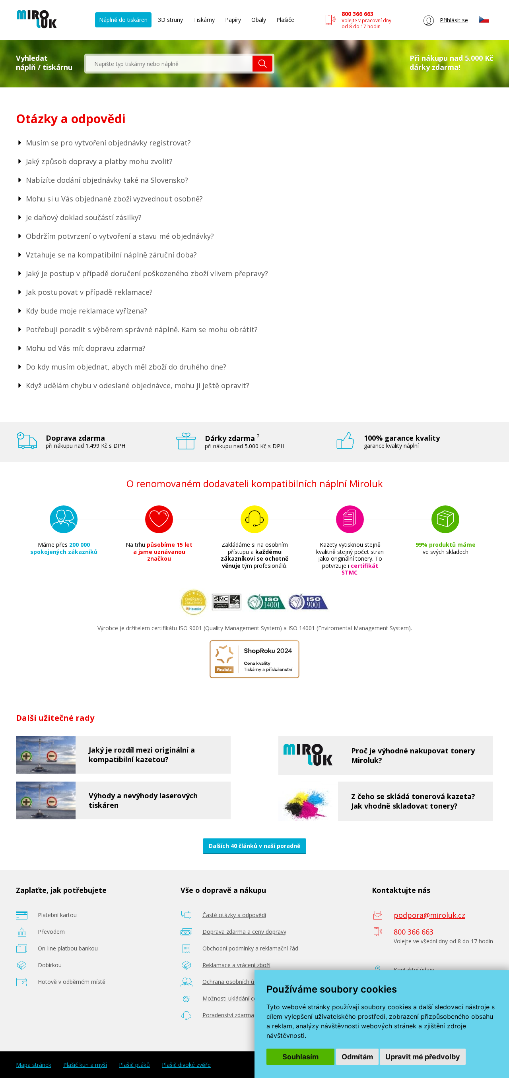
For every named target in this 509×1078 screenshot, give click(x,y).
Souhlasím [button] (300, 1057)
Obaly (258, 19)
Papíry (233, 19)
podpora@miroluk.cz (429, 915)
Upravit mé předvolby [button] (422, 1057)
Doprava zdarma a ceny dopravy (244, 931)
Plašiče (285, 19)
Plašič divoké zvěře (186, 1064)
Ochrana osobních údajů (234, 981)
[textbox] (169, 64)
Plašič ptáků (134, 1064)
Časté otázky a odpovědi (234, 915)
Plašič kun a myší (85, 1064)
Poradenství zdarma (228, 1015)
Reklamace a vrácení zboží (236, 965)
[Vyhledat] (262, 64)
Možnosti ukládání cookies (236, 998)
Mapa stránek (33, 1064)
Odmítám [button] (357, 1057)
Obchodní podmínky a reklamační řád (250, 948)
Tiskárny (204, 19)
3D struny (170, 19)
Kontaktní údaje (414, 969)
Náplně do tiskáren (123, 19)
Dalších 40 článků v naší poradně (254, 846)
